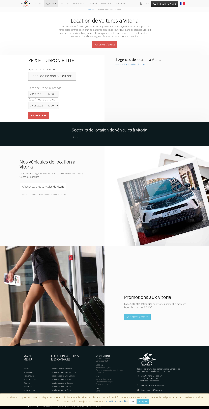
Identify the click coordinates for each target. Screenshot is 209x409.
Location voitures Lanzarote (61, 369)
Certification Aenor (103, 358)
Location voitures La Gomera (62, 383)
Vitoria (75, 137)
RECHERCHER (38, 115)
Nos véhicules (29, 376)
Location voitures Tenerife (61, 379)
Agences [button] (50, 3)
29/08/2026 (36, 94)
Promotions (78, 3)
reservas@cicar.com (154, 390)
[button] (183, 2)
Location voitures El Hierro (61, 386)
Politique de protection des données (109, 370)
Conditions (100, 372)
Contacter (120, 3)
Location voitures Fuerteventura (63, 372)
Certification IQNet (103, 361)
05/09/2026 (36, 105)
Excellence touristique (104, 381)
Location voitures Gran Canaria (63, 376)
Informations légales (103, 367)
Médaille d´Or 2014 (103, 379)
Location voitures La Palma (61, 390)
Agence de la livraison (41, 69)
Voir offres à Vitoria (137, 317)
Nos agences (28, 372)
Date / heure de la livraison (45, 88)
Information (106, 3)
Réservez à (104, 44)
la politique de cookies (117, 401)
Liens (98, 391)
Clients (145, 3)
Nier (133, 401)
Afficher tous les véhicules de (43, 186)
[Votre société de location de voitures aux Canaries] (27, 3)
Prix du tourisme (102, 384)
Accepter (143, 401)
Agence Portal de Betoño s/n (130, 64)
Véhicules (64, 3)
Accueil (38, 3)
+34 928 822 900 (157, 385)
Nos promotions (30, 379)
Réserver (92, 3)
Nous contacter (29, 390)
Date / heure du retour (42, 99)
